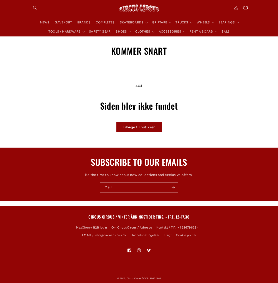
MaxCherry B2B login (91, 227)
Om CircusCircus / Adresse (131, 227)
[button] (35, 8)
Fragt (168, 235)
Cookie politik (186, 235)
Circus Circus (134, 278)
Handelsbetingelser (145, 235)
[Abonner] (173, 187)
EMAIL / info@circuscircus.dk (104, 235)
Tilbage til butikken (139, 127)
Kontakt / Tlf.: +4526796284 (177, 227)
